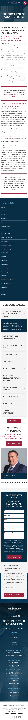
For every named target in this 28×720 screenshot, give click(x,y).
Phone (6, 519)
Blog (14, 640)
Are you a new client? (9, 528)
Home (14, 635)
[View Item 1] (5, 482)
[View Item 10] (26, 482)
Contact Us (14, 644)
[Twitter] (18, 628)
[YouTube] (6, 628)
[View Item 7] (19, 482)
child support (18, 141)
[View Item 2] (7, 482)
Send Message (12, 557)
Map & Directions (14, 657)
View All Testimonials (12, 594)
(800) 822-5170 (14, 616)
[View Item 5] (15, 482)
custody (24, 146)
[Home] (13, 3)
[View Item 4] (12, 482)
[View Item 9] (24, 482)
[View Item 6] (17, 482)
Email (5, 524)
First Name (7, 511)
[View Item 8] (22, 482)
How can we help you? (10, 533)
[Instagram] (12, 628)
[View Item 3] (10, 482)
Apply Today (13, 420)
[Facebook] (9, 628)
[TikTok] (15, 628)
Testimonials (14, 642)
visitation (11, 138)
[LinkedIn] (21, 628)
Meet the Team (12, 443)
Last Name (7, 515)
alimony (8, 136)
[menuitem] (14, 207)
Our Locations (14, 637)
